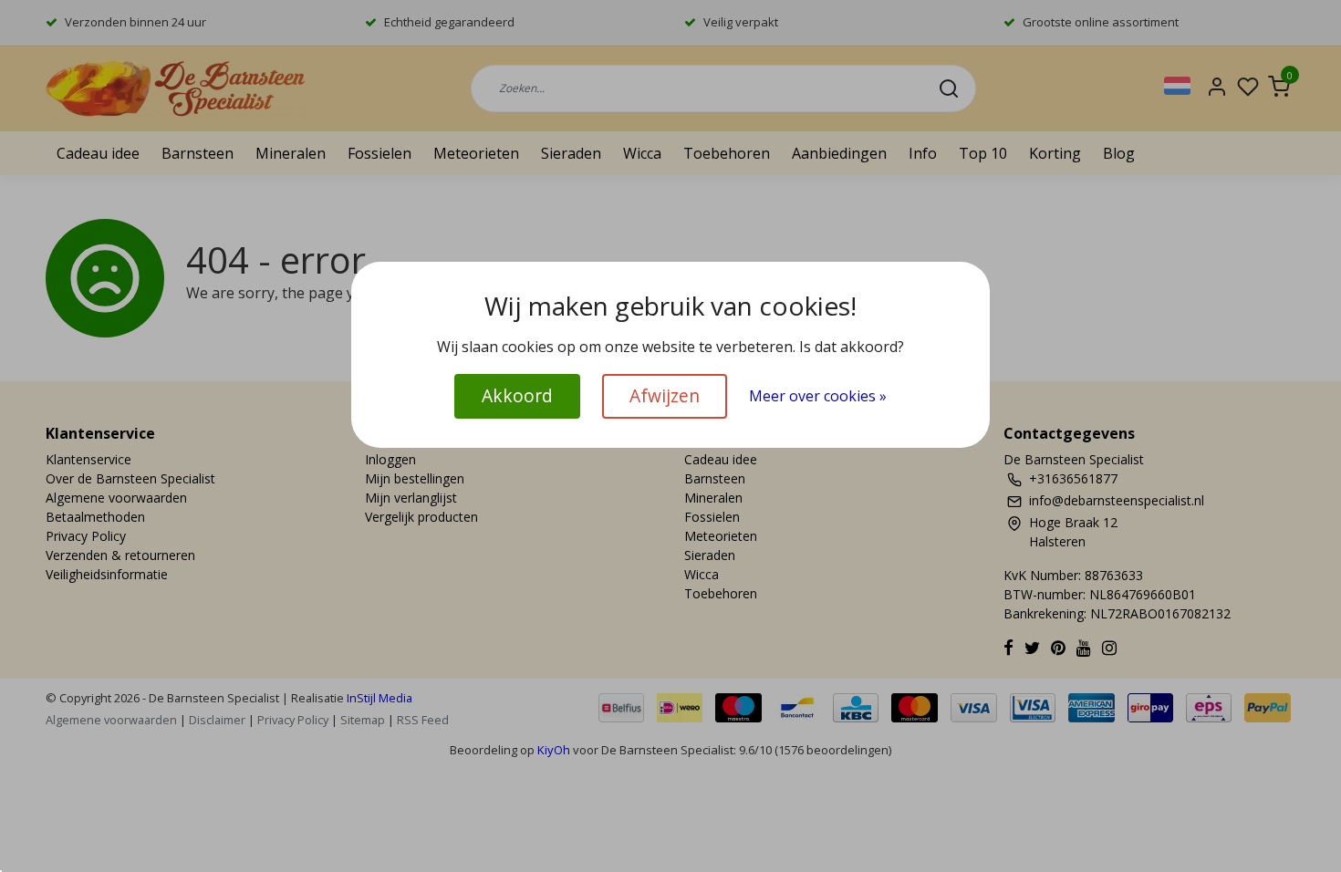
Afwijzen (664, 395)
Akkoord (517, 395)
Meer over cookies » (818, 396)
